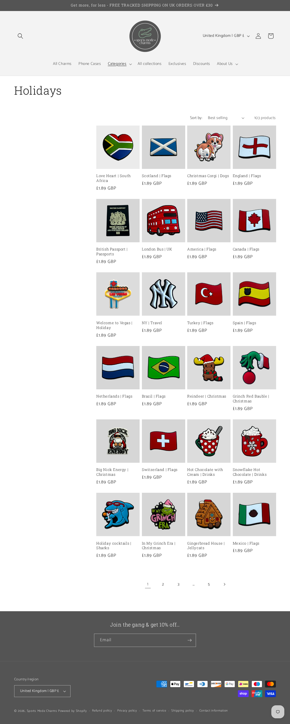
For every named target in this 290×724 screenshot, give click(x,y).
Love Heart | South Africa (113, 178)
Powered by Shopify (72, 711)
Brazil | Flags (154, 396)
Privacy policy (127, 710)
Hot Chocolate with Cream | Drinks (205, 472)
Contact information (213, 710)
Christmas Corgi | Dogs (208, 175)
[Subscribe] (189, 640)
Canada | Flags (246, 249)
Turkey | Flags (200, 322)
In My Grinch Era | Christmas (159, 546)
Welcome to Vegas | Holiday (114, 325)
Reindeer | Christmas (206, 396)
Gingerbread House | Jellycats (206, 546)
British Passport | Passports (112, 251)
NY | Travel (152, 322)
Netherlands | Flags (114, 396)
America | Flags (201, 249)
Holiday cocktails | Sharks (113, 546)
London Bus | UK (157, 249)
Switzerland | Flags (160, 469)
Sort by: (196, 118)
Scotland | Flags (157, 175)
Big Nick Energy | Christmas (112, 472)
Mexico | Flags (246, 543)
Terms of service (154, 710)
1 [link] (148, 584)
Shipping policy (182, 710)
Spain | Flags (244, 322)
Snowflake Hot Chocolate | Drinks (250, 472)
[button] (20, 36)
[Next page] (224, 584)
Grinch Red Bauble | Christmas (251, 399)
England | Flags (247, 175)
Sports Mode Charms (42, 711)
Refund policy (102, 710)
